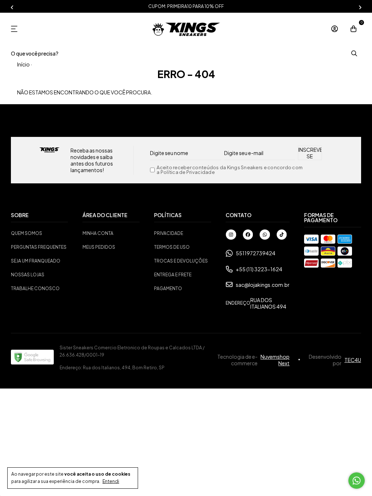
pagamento (168, 288)
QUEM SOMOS (26, 233)
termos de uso (172, 247)
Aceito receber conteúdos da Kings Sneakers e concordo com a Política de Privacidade (230, 170)
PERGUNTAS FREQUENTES (38, 247)
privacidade (168, 233)
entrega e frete (172, 274)
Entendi (110, 481)
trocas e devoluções (181, 261)
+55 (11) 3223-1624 (259, 269)
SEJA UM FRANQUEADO (35, 261)
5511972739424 (255, 253)
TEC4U (352, 360)
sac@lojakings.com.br (263, 284)
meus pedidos (98, 247)
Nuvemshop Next (275, 359)
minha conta (97, 233)
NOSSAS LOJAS (27, 274)
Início (23, 64)
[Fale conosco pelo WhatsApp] (356, 480)
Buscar (353, 54)
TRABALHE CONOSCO (35, 288)
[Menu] (17, 29)
